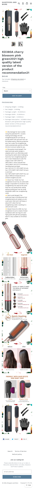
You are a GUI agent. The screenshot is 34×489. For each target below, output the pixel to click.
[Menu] (31, 3)
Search (10, 451)
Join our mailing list (17, 460)
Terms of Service (20, 451)
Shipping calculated (17, 79)
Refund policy (17, 454)
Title (3, 87)
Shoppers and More (9, 3)
